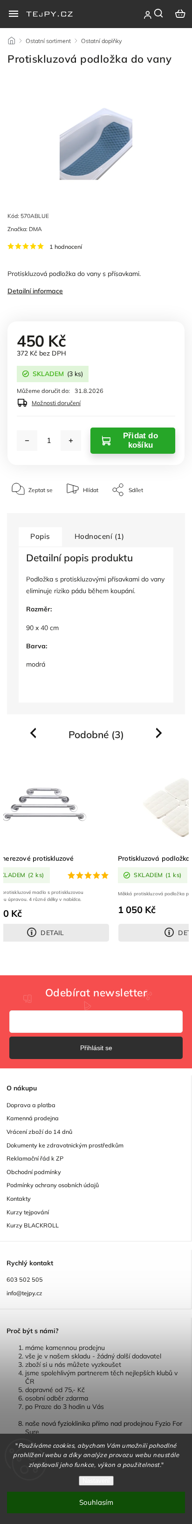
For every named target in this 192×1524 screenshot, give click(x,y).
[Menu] (13, 13)
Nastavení (96, 1480)
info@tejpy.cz (24, 1293)
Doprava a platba (31, 1105)
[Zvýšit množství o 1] (71, 440)
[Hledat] (159, 13)
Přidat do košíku (140, 440)
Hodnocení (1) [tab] (99, 536)
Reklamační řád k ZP (35, 1158)
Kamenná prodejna (33, 1118)
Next (159, 733)
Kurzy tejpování (28, 1212)
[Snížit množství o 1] (27, 440)
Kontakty (19, 1198)
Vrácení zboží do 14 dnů (39, 1131)
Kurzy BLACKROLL (33, 1225)
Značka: (24, 228)
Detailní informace (35, 291)
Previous (34, 733)
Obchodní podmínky (34, 1172)
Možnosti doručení (56, 402)
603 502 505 (25, 1279)
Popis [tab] (40, 536)
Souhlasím (96, 1502)
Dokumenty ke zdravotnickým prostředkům (65, 1145)
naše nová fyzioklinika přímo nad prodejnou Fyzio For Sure (103, 1427)
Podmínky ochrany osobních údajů (53, 1185)
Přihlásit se (96, 1048)
